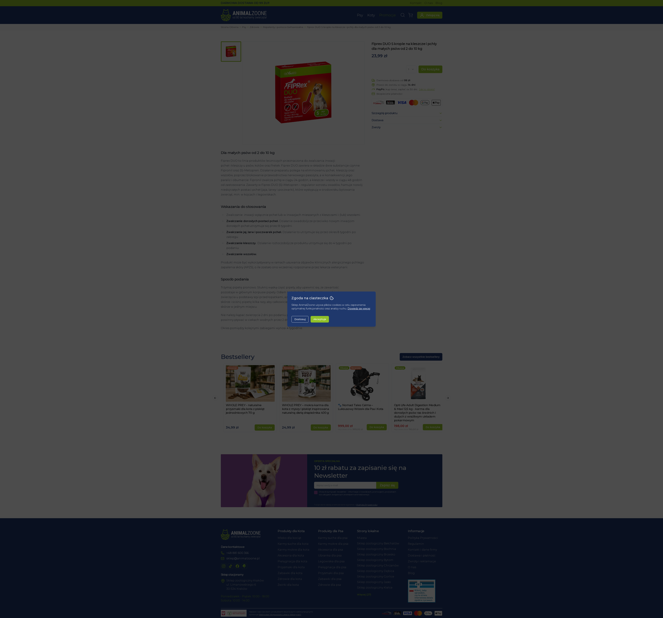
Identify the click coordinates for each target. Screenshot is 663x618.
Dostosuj (300, 319)
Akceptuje (319, 319)
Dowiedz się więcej (359, 308)
